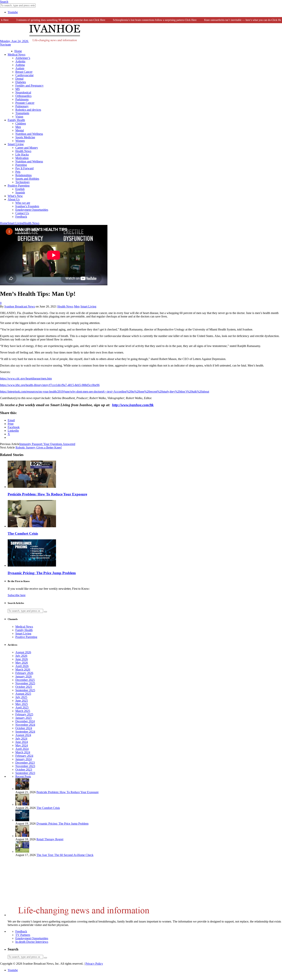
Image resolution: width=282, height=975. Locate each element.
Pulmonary (22, 106)
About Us (14, 199)
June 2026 (21, 659)
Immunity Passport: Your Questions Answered (47, 444)
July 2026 (21, 655)
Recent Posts (23, 776)
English (20, 189)
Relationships (23, 175)
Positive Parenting (19, 185)
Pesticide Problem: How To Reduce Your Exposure (47, 494)
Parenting (21, 164)
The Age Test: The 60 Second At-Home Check (64, 855)
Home (18, 51)
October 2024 (23, 728)
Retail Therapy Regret (49, 839)
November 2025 (25, 683)
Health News (23, 151)
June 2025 (21, 700)
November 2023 (25, 766)
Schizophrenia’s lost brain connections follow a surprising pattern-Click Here (146, 20)
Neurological (23, 92)
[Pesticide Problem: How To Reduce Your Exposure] (32, 486)
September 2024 (25, 731)
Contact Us (22, 213)
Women (20, 140)
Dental (19, 78)
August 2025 (23, 693)
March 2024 (22, 752)
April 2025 (22, 707)
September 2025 (25, 690)
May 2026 (21, 662)
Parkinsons (22, 99)
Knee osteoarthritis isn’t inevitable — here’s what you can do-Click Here (234, 20)
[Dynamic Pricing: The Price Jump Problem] (32, 565)
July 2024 (21, 738)
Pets (17, 171)
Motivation (22, 158)
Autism (19, 68)
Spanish (20, 192)
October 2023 (23, 769)
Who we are (22, 202)
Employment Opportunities (31, 209)
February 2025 (24, 714)
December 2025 (25, 679)
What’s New (15, 196)
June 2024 (21, 742)
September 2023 (25, 773)
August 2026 (23, 652)
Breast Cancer (23, 71)
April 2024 (22, 748)
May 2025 (21, 704)
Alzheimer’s (22, 58)
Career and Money (26, 147)
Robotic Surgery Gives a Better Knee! (39, 447)
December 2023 (25, 762)
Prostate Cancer (24, 102)
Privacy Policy (94, 963)
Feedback (21, 216)
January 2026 (23, 676)
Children (20, 123)
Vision (19, 116)
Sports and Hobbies (27, 178)
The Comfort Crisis (23, 533)
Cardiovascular (24, 75)
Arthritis (20, 61)
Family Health (16, 120)
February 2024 (24, 755)
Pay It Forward (24, 168)
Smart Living (16, 144)
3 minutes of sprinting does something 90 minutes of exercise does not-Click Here (51, 20)
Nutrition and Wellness (29, 133)
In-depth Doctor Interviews (31, 941)
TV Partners (22, 934)
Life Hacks (22, 154)
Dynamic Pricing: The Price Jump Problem (42, 573)
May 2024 (21, 745)
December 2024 (25, 721)
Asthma (20, 64)
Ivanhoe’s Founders (27, 206)
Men (18, 127)
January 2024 (23, 759)
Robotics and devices (28, 109)
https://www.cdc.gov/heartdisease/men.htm (26, 378)
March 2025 (22, 711)
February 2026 (24, 673)
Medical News (16, 54)
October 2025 (23, 686)
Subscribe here (17, 595)
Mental (19, 130)
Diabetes (20, 82)
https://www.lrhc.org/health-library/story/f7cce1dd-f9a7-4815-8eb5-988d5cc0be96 (50, 385)
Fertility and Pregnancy (29, 85)
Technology (22, 182)
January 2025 (23, 717)
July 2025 (21, 697)
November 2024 (25, 724)
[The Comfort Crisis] (32, 526)
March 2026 (22, 669)
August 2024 (23, 735)
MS (17, 89)
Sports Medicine (25, 137)
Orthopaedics (23, 96)
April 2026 (22, 666)
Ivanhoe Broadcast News (19, 306)
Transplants (22, 113)
